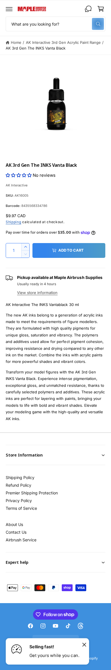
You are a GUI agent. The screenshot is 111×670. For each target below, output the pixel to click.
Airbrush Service (21, 539)
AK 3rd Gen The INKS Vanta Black (35, 48)
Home (16, 42)
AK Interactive (17, 185)
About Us (14, 524)
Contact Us (16, 532)
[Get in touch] (88, 9)
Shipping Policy (20, 477)
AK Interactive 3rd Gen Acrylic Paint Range (63, 42)
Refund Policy (18, 485)
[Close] (84, 644)
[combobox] (55, 24)
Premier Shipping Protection (32, 492)
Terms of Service (21, 508)
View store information (37, 292)
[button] (9, 9)
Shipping (13, 222)
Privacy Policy (19, 500)
